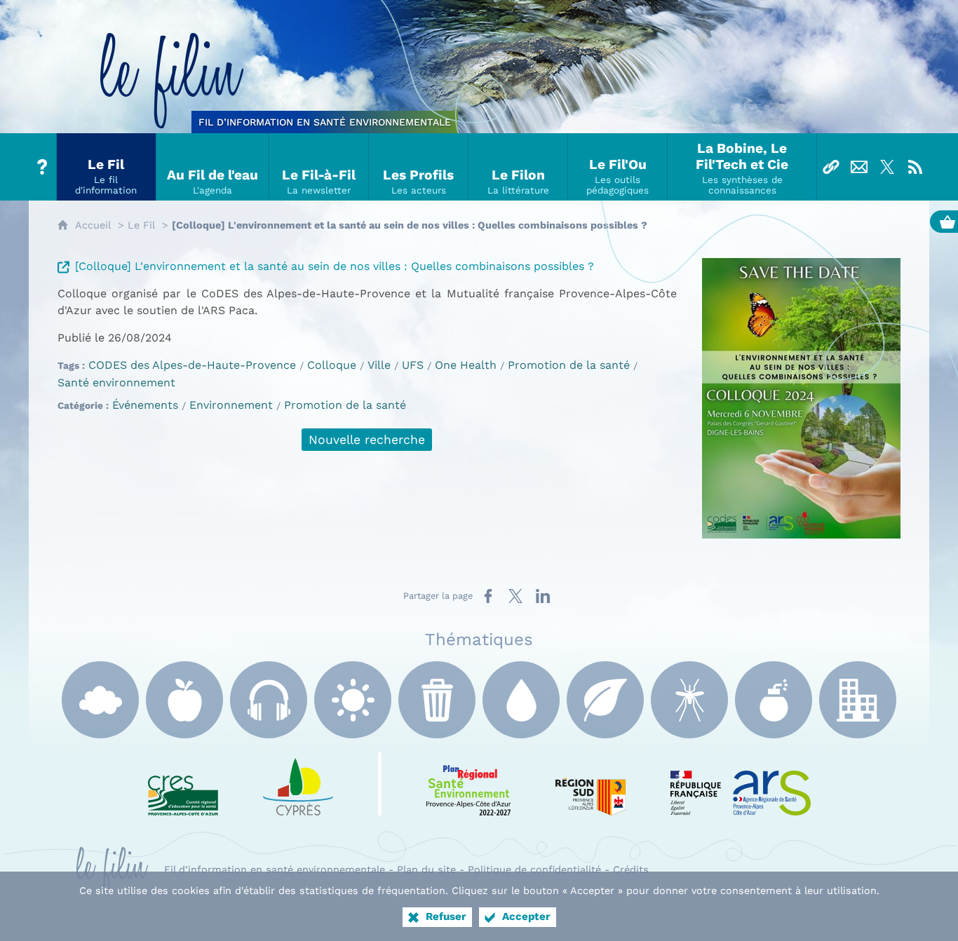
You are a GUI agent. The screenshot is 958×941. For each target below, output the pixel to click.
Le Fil (141, 225)
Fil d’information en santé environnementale (274, 869)
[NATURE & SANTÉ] (605, 699)
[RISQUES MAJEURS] (773, 699)
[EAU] (521, 699)
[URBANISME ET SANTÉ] (857, 699)
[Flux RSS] (915, 167)
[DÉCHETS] (436, 699)
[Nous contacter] (859, 167)
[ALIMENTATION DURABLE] (184, 699)
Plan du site (426, 869)
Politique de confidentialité (534, 869)
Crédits (631, 869)
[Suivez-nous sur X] (887, 167)
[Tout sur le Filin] (43, 167)
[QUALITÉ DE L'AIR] (100, 699)
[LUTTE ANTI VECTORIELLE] (689, 699)
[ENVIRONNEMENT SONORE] (268, 699)
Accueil (93, 225)
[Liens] (831, 167)
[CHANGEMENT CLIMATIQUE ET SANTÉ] (352, 699)
